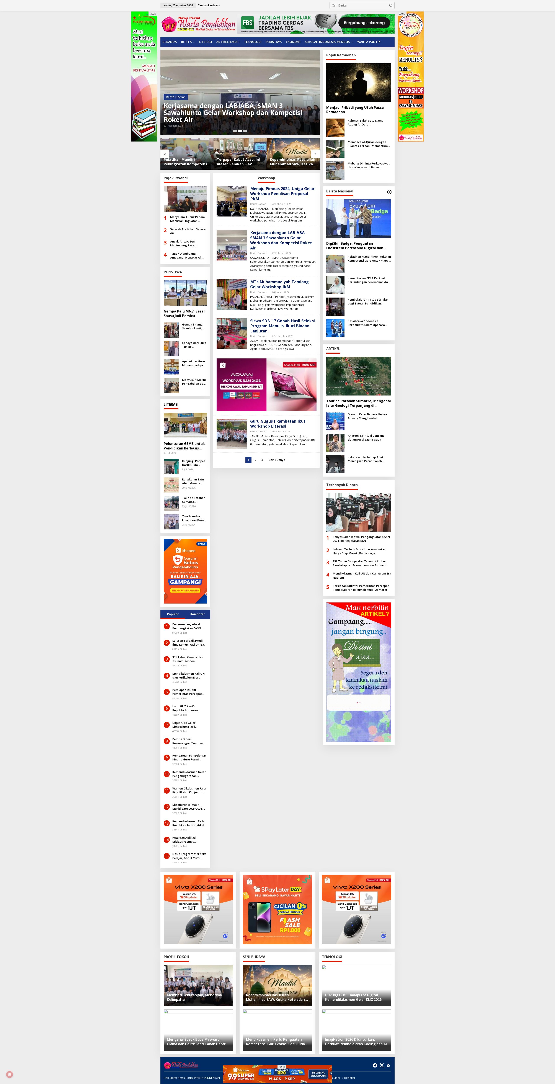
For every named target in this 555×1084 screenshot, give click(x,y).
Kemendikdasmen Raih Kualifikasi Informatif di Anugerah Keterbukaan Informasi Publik (188, 823)
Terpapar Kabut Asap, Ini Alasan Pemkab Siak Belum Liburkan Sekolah (185, 161)
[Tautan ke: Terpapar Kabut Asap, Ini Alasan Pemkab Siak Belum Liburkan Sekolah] (187, 154)
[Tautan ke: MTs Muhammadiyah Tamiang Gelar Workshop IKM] (240, 92)
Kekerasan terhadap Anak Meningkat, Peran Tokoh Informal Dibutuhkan (366, 459)
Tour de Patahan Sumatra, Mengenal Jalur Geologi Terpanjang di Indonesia (358, 403)
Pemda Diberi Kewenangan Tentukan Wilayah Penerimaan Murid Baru (188, 741)
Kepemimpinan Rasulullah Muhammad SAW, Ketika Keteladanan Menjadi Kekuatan (239, 161)
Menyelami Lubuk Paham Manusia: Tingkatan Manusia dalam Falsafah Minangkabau (187, 219)
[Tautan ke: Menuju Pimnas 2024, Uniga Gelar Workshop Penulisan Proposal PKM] (232, 201)
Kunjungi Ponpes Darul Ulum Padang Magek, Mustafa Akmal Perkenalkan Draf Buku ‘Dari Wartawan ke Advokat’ (194, 463)
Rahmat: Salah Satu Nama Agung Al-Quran (365, 122)
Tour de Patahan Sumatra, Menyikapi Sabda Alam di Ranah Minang (194, 500)
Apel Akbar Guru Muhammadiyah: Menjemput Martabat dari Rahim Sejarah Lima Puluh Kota (193, 363)
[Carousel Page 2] (240, 131)
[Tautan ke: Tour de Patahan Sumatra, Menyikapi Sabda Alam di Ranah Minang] (171, 503)
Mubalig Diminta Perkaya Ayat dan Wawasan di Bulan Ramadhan (369, 165)
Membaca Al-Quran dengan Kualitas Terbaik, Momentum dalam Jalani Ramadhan (368, 144)
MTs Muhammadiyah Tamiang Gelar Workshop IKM (239, 116)
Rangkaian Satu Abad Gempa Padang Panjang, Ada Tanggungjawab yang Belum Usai (194, 481)
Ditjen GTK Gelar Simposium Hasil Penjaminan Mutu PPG (187, 725)
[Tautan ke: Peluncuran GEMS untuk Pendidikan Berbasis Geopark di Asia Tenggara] (185, 425)
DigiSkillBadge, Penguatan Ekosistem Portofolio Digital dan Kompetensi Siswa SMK (354, 245)
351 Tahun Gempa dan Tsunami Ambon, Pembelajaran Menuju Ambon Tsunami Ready (188, 659)
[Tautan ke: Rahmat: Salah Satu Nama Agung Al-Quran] (335, 127)
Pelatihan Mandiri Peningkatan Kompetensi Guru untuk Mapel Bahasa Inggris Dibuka (369, 258)
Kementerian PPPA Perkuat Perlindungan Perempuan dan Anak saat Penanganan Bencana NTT (293, 161)
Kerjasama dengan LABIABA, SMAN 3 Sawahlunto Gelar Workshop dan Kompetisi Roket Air (281, 240)
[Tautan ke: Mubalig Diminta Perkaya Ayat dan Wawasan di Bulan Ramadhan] (335, 170)
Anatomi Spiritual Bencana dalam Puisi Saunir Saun (366, 437)
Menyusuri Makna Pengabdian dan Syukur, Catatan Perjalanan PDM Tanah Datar (194, 382)
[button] (391, 5)
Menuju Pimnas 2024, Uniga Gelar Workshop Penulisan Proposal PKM (282, 193)
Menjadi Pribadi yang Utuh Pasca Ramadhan (355, 109)
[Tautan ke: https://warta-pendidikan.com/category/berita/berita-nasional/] (389, 192)
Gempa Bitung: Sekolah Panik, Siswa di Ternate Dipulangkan (194, 326)
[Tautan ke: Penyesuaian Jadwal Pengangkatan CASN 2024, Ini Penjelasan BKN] (358, 512)
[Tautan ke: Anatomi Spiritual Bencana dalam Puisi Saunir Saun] (335, 442)
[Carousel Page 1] (235, 131)
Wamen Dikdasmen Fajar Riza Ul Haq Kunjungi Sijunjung (189, 790)
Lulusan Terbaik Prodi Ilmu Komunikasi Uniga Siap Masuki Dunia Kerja (189, 642)
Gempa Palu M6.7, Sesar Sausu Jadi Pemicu (184, 313)
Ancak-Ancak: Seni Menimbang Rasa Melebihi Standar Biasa (186, 243)
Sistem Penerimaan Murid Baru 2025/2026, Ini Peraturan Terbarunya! (187, 807)
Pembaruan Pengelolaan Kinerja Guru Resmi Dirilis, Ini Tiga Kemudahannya (189, 757)
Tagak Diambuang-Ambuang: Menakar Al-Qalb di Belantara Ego (186, 255)
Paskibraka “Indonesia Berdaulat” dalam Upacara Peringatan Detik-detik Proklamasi (366, 323)
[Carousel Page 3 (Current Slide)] (245, 131)
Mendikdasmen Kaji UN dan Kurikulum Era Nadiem (188, 675)
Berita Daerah (176, 104)
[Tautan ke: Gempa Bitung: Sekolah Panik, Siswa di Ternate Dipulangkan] (171, 330)
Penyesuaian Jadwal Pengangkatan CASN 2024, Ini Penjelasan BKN (189, 626)
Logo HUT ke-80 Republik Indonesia (185, 708)
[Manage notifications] (9, 1074)
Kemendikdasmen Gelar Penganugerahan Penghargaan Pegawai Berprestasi (189, 774)
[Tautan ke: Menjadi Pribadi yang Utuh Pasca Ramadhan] (358, 82)
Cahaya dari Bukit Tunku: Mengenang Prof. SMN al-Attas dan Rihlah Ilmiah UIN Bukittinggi (194, 345)
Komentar (197, 614)
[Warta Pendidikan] (198, 23)
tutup (153, 13)
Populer (173, 614)
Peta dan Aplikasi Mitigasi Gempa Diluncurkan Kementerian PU (184, 839)
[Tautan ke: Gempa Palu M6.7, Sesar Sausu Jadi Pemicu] (185, 293)
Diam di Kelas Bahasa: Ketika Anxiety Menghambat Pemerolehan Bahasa (367, 416)
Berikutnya (277, 460)
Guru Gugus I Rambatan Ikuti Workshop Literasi (278, 423)
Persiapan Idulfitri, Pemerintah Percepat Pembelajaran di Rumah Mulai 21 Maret (189, 692)
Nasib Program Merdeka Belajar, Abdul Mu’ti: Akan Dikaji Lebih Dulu (189, 856)
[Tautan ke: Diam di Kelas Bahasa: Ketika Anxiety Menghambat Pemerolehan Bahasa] (335, 421)
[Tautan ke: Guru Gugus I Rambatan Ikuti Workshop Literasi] (232, 433)
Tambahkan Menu (209, 5)
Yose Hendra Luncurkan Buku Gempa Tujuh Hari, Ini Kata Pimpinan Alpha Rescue (193, 518)
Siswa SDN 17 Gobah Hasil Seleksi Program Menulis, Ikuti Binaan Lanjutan (282, 326)
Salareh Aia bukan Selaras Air (188, 231)
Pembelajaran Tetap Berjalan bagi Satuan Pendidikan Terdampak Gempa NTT (368, 301)
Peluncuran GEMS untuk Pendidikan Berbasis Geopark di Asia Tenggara (184, 446)
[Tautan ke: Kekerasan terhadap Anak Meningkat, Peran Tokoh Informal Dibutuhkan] (335, 464)
